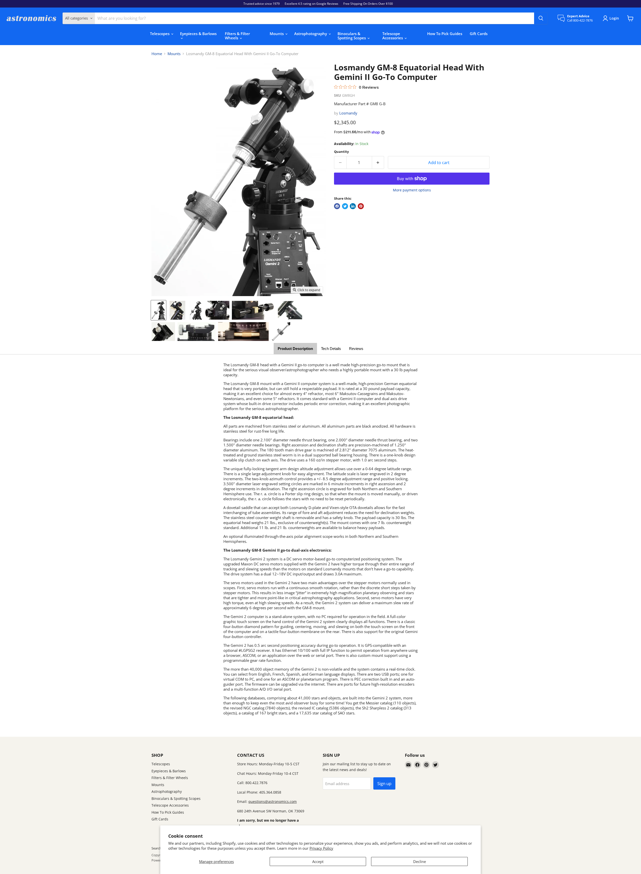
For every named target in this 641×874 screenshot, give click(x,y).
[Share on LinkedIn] (353, 206)
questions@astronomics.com (272, 801)
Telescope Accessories (393, 35)
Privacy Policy (321, 848)
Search (156, 848)
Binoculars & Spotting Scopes (352, 35)
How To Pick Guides (444, 33)
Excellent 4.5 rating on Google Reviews (311, 4)
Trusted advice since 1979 (261, 4)
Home (156, 54)
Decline (419, 861)
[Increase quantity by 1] (378, 162)
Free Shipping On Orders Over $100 (368, 4)
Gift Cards (479, 33)
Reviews (356, 348)
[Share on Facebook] (337, 206)
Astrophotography (311, 33)
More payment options (412, 190)
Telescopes (160, 33)
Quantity (341, 152)
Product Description (295, 348)
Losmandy (348, 112)
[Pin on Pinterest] (361, 206)
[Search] (541, 18)
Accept (318, 861)
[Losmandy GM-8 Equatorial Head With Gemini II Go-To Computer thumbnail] (158, 310)
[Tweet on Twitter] (345, 206)
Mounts (277, 33)
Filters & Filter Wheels (237, 35)
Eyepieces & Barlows (198, 33)
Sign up (384, 783)
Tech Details (331, 348)
